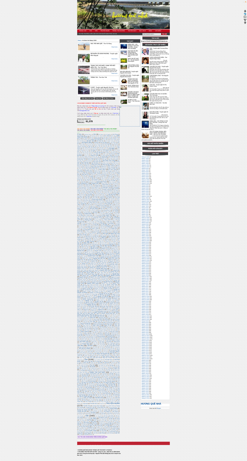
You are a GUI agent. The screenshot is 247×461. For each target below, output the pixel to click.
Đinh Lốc (118, 166)
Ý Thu (80, 434)
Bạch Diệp (106, 135)
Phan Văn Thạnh (104, 331)
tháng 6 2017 (145, 286)
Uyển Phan (110, 413)
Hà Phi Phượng (98, 175)
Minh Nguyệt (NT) (87, 237)
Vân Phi (89, 420)
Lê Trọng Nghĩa (110, 223)
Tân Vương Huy (116, 347)
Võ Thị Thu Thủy (116, 425)
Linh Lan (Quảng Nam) (106, 225)
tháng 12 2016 (145, 296)
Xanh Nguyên (88, 433)
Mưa (108, 238)
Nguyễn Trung (111, 300)
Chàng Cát (104, 146)
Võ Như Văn (99, 425)
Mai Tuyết (105, 233)
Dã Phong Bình (114, 152)
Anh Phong (115, 134)
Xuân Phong (102, 433)
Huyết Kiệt (87, 198)
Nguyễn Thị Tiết (81, 296)
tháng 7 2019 (145, 245)
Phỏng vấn (86, 334)
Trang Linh (101, 370)
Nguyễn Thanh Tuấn (82, 285)
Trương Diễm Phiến (109, 405)
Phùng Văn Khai (85, 336)
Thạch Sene (90, 351)
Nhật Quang (114, 310)
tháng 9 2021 (145, 203)
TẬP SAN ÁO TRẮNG (84, 348)
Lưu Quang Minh (86, 229)
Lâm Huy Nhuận (87, 212)
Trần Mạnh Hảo (101, 381)
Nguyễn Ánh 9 (115, 248)
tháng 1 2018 (145, 275)
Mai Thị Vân (92, 233)
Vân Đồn (111, 418)
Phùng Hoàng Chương (98, 335)
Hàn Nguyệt (87, 179)
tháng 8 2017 (145, 283)
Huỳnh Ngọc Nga (86, 199)
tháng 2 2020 (145, 234)
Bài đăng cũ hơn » (108, 98)
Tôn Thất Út (93, 369)
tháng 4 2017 (145, 290)
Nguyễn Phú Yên (81, 278)
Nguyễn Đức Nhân (86, 258)
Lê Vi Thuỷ (111, 224)
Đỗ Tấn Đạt (81, 172)
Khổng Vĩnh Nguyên (113, 205)
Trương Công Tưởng (98, 405)
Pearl (87, 317)
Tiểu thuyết (92, 366)
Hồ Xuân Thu (89, 195)
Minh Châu (81, 236)
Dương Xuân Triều (81, 159)
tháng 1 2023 (145, 194)
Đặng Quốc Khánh (96, 164)
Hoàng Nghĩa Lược (96, 187)
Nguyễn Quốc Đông (92, 280)
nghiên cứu (115, 241)
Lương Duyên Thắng (93, 228)
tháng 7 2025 (145, 158)
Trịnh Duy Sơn (109, 397)
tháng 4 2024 (145, 173)
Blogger (159, 408)
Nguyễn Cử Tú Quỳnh (90, 252)
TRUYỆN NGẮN (113, 403)
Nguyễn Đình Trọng (81, 255)
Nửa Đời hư (115, 314)
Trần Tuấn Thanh (107, 393)
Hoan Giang (112, 182)
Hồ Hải (115, 192)
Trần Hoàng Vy (105, 377)
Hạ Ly (115, 174)
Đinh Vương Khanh (90, 168)
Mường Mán (113, 238)
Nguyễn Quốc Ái (114, 279)
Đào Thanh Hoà (97, 161)
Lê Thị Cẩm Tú (87, 220)
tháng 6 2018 (145, 267)
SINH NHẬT (101, 341)
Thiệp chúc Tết (106, 357)
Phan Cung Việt (109, 326)
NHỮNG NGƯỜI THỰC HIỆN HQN (86, 314)
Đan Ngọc (104, 159)
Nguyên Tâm (109, 280)
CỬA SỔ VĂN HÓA (98, 152)
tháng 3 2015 (145, 331)
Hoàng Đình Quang (113, 183)
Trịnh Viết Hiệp (115, 399)
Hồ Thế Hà (81, 194)
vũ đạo (84, 427)
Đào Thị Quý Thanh (107, 161)
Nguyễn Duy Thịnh (99, 253)
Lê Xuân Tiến (82, 225)
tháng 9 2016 (145, 301)
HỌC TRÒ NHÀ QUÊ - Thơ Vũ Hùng (101, 43)
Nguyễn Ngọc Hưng (92, 274)
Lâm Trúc (94, 212)
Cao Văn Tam (108, 144)
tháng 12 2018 (145, 257)
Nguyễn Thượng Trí (100, 299)
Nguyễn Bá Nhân (81, 249)
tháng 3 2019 (145, 252)
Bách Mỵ (113, 135)
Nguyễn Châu (90, 250)
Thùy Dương (91, 363)
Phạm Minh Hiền (108, 320)
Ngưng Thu (101, 309)
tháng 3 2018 (145, 271)
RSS (244, 2)
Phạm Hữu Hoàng (103, 318)
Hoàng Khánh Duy (106, 184)
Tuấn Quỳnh (115, 411)
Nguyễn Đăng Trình (102, 254)
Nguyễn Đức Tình (92, 259)
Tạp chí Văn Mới (100, 345)
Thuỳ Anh (106, 362)
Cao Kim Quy (97, 143)
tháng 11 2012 (145, 376)
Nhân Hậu (87, 310)
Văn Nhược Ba (112, 417)
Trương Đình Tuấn (90, 407)
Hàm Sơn (79, 178)
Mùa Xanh (102, 238)
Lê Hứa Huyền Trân (106, 215)
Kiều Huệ (100, 207)
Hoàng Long (105, 186)
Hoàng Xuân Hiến (114, 190)
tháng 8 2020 (145, 224)
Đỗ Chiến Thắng (112, 169)
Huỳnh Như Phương (110, 199)
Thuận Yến (93, 362)
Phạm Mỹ (85, 321)
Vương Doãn (96, 431)
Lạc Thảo (101, 209)
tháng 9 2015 (145, 321)
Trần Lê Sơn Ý (101, 380)
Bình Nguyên (106, 138)
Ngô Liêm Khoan (103, 244)
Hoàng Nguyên (116, 187)
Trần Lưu (84, 381)
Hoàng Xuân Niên (81, 192)
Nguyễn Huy (85, 263)
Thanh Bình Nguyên (114, 351)
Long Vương (96, 227)
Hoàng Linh (97, 186)
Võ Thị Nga (106, 425)
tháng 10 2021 (145, 201)
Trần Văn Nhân (91, 395)
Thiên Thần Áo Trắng (107, 356)
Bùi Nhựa (96, 142)
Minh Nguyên (103, 236)
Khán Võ (81, 205)
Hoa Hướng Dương (96, 180)
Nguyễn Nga (80, 272)
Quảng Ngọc (83, 337)
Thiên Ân (86, 356)
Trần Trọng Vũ (89, 393)
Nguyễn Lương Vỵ (81, 268)
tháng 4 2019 (145, 250)
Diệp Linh (98, 153)
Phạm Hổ (95, 318)
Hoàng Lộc (112, 186)
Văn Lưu (87, 417)
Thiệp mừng (115, 357)
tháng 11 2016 (145, 298)
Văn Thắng (93, 418)
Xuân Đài (95, 433)
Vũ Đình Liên (99, 427)
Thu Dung (97, 361)
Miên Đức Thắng (109, 234)
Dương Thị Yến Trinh (113, 157)
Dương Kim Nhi (114, 156)
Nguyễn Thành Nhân (112, 284)
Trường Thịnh (107, 410)
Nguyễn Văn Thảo (92, 305)
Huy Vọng (117, 197)
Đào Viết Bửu (95, 163)
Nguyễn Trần (80, 300)
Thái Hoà (105, 351)
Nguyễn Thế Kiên (105, 285)
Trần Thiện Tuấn (93, 391)
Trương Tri (115, 410)
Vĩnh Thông (86, 423)
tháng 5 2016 (145, 308)
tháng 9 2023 (145, 185)
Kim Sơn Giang (94, 208)
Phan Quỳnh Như (105, 328)
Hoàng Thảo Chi (95, 188)
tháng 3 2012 (145, 390)
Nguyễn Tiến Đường (113, 299)
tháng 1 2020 (145, 235)
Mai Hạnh (103, 232)
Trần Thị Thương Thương (98, 390)
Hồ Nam (84, 193)
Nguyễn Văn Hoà (114, 303)
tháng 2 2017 (145, 293)
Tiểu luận (111, 365)
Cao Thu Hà (90, 144)
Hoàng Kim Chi (80, 186)
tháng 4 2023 (145, 189)
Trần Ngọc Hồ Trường (86, 382)
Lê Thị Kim (105, 220)
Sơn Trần (101, 342)
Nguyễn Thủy (96, 297)
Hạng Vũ (109, 179)
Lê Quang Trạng (87, 219)
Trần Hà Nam (96, 377)
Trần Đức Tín (89, 377)
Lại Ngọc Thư (108, 209)
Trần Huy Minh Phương (91, 378)
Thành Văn (79, 355)
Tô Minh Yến (116, 368)
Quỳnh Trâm (115, 338)
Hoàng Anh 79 (85, 183)
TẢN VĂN (80, 345)
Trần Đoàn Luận (107, 376)
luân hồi (102, 227)
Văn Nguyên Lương (102, 417)
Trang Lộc (108, 370)
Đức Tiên (85, 173)
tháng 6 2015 (145, 326)
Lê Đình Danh (87, 213)
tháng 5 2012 (145, 386)
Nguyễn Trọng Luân (101, 300)
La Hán (87, 209)
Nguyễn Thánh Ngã (100, 284)
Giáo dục (93, 174)
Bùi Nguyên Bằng (86, 142)
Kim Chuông (107, 207)
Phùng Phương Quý (110, 335)
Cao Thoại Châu (81, 144)
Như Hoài (111, 312)
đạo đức (110, 159)
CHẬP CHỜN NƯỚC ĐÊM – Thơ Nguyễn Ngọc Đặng (158, 58)
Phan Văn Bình (95, 331)
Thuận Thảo (86, 362)
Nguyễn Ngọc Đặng (113, 272)
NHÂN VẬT (93, 310)
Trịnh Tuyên (98, 399)
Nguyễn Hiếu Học (104, 261)
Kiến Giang (93, 207)
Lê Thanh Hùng (106, 219)
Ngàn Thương (90, 241)
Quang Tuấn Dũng (111, 337)
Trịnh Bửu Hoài (99, 397)
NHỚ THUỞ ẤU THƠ (100, 312)
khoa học (93, 205)
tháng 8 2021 (145, 204)
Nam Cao (101, 240)
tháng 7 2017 (145, 285)
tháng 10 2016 (145, 299)
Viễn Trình (93, 421)
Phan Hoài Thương (85, 327)
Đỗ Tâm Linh (117, 170)
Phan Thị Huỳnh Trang (100, 330)
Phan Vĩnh (79, 332)
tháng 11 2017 (145, 278)
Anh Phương (80, 135)
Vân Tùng (96, 420)
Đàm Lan (98, 159)
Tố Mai (109, 368)
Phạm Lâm (79, 320)
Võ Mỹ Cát (83, 425)
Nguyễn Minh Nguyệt (93, 270)
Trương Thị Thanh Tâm (83, 410)
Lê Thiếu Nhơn (108, 221)
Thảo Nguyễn (102, 355)
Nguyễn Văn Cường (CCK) (90, 303)
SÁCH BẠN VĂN (84, 341)
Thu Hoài (116, 361)
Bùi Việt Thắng (112, 142)
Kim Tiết (103, 208)
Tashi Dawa (81, 347)
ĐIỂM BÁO (104, 166)
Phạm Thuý (109, 323)
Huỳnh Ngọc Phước (97, 199)
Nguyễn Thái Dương (97, 282)
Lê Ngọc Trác (87, 217)
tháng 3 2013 (145, 370)
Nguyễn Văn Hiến (103, 303)
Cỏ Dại (92, 151)
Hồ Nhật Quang (100, 193)
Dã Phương (80, 153)
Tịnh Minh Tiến (85, 368)
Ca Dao (82, 143)
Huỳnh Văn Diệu (109, 200)
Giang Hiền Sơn (85, 174)
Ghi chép (113, 173)
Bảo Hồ (91, 137)
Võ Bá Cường (103, 422)
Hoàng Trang (91, 189)
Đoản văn (95, 169)
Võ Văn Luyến (103, 426)
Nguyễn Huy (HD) (94, 263)
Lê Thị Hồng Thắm (97, 220)
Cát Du (116, 144)
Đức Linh (79, 173)
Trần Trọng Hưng (114, 392)
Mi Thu (102, 234)
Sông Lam (81, 342)
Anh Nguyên (108, 134)
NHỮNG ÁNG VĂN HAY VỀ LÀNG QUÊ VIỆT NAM (98, 313)
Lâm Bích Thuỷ (106, 211)
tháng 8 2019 (145, 244)
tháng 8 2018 (145, 263)
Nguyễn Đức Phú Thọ (99, 258)
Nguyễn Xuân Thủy (109, 308)
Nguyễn (87, 248)
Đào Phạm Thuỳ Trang (109, 160)
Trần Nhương (92, 383)
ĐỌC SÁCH (102, 169)
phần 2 (91, 332)
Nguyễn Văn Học (91, 304)
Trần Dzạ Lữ (85, 376)
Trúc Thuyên (88, 401)
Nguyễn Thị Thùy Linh (112, 295)
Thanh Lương (104, 352)
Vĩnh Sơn (79, 422)
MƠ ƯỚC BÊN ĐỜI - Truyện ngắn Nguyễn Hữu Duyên (129, 72)
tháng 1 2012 (145, 393)
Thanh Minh (112, 352)
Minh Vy (104, 237)
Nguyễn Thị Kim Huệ (107, 289)
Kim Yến (109, 208)
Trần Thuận (112, 391)
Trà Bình (83, 370)
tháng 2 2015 (145, 332)
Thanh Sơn (84, 353)
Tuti (83, 412)
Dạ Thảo (87, 153)
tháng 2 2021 (145, 214)
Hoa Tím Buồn (112, 180)
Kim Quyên (85, 208)
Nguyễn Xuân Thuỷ (98, 308)
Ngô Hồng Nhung (94, 244)
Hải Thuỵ (110, 176)
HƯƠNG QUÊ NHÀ (151, 403)
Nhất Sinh (79, 312)
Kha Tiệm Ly (110, 204)
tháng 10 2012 (145, 378)
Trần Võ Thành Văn (84, 396)
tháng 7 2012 (145, 383)
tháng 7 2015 (145, 324)
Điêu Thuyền (111, 166)
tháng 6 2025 (145, 160)
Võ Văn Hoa (95, 426)
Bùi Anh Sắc (104, 139)
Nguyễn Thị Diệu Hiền (87, 288)
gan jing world (105, 173)
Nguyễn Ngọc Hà (81, 274)
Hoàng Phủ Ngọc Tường (84, 188)
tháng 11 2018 (145, 258)
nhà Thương (80, 310)
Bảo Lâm (97, 137)
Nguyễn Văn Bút (110, 301)
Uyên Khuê (96, 413)
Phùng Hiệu (88, 335)
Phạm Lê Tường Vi (88, 320)
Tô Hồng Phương (94, 368)
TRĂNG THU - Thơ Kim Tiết (99, 77)
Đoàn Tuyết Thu (87, 169)
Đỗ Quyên (109, 170)
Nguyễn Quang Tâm (83, 279)
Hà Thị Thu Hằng (113, 175)
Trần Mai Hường (91, 381)
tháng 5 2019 (145, 249)
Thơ (86, 359)
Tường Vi (81, 413)
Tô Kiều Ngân (103, 368)
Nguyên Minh (91, 268)
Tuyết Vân (109, 412)
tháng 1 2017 (145, 294)
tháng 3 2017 (145, 291)
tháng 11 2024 (145, 165)
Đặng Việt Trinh (85, 166)
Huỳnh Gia (102, 198)
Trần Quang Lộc (90, 385)
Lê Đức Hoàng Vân (98, 213)
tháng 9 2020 (145, 222)
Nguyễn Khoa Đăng (101, 266)
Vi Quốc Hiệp (112, 420)
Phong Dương (115, 332)
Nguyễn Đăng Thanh (90, 254)
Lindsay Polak (90, 225)
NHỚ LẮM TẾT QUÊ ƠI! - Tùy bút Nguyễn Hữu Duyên (133, 60)
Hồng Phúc (79, 197)
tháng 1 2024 (145, 178)
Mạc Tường (87, 232)
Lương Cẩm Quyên (81, 228)
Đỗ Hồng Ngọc (88, 170)
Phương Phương (101, 336)
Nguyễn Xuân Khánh (87, 308)
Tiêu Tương (101, 366)
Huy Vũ (81, 198)
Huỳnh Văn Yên (83, 202)
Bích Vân (91, 138)
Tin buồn (108, 366)
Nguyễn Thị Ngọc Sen (100, 291)
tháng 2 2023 (145, 193)
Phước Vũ (93, 336)
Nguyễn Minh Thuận (87, 271)
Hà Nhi (83, 175)
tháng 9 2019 (145, 242)
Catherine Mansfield (81, 146)
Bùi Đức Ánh (90, 141)
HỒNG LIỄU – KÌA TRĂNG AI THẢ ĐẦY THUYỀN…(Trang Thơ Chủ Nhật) (159, 122)
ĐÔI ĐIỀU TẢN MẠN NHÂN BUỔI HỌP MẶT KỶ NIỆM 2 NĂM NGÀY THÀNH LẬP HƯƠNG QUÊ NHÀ (133, 94)
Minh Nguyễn (112, 236)
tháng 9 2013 (145, 360)
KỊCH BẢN (79, 207)
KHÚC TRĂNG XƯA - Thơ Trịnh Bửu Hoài (133, 86)
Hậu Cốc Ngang (116, 179)
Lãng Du (99, 211)
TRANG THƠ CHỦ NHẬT (97, 372)
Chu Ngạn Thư (94, 150)
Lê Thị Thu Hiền (90, 221)
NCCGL (83, 241)
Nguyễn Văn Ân (99, 301)
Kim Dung (114, 207)
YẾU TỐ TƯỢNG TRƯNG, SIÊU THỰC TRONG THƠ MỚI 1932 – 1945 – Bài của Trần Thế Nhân (158, 133)
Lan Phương (86, 211)
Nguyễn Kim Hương (94, 267)
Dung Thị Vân (94, 155)
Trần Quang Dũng (110, 383)
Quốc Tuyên (84, 338)
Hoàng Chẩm (95, 183)
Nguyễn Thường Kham (88, 299)
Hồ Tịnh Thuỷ (112, 194)
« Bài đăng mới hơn (87, 98)
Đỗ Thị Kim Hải (89, 172)
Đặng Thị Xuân (88, 165)
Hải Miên (91, 176)
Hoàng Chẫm (104, 183)
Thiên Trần (82, 357)
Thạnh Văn (86, 355)
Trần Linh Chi (110, 380)
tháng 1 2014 (145, 353)
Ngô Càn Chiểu (103, 242)
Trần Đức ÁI (115, 376)
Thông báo (79, 359)
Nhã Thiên (115, 309)
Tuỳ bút (87, 412)
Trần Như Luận (82, 383)
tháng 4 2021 (145, 211)
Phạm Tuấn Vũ (97, 325)
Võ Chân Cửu (111, 422)
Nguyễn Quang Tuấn (95, 279)
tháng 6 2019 (145, 247)
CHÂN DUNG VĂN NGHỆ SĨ (90, 147)
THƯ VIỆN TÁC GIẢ (102, 365)
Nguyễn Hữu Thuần (113, 264)
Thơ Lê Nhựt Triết (98, 359)
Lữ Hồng (108, 227)
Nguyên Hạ (111, 259)
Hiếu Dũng (87, 180)
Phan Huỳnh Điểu (103, 327)
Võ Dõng (101, 424)
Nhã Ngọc (109, 309)
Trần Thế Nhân (88, 387)
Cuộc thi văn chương (87, 152)
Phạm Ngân (92, 321)
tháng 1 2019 (145, 255)
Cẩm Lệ (90, 146)
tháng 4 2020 (145, 230)
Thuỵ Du (113, 362)
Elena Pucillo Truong (95, 173)
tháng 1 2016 (145, 314)
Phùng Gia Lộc (114, 334)
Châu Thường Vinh (86, 148)
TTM (100, 411)
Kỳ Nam (115, 208)
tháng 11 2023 (145, 181)
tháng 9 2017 (145, 281)
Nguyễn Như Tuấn (95, 276)
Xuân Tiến (117, 433)
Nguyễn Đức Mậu (95, 257)
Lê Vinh (118, 224)
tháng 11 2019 (145, 239)
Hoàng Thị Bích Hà (105, 188)
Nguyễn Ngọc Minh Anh (104, 274)
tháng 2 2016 (145, 312)
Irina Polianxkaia (98, 203)
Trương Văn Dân (81, 411)
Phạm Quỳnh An (88, 322)
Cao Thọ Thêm (115, 143)
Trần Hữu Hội (109, 378)
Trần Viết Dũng (116, 395)
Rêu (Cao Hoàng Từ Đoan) (113, 340)
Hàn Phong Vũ (95, 179)
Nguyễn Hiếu (94, 261)
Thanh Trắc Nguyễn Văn (103, 353)
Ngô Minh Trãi (112, 244)
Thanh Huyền (96, 352)
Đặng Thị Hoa (80, 165)
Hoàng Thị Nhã (114, 188)
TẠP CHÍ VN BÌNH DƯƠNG (113, 345)
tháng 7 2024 (145, 170)
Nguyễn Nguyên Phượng (113, 275)
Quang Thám (102, 337)
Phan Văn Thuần (114, 331)
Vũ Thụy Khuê (103, 430)
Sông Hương (117, 341)
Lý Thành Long (88, 230)
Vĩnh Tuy (94, 423)
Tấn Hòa (101, 347)
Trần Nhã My (117, 382)
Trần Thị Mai (102, 388)
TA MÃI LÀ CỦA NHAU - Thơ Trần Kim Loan (134, 101)
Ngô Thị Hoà (88, 245)
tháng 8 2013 (145, 362)
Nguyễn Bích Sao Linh (92, 249)
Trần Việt (108, 395)
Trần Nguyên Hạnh (107, 382)
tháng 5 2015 (145, 327)
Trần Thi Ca (107, 387)
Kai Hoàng (95, 204)
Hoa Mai (105, 180)
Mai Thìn (99, 233)
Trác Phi (95, 370)
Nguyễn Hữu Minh (81, 264)
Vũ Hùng (108, 429)
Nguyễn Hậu (86, 261)
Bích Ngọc (85, 138)
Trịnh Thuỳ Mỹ (91, 399)
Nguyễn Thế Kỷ (114, 285)
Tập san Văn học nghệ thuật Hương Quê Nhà (104, 348)
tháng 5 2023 (145, 188)
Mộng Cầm (88, 238)
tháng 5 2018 (145, 268)
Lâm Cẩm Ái (115, 211)
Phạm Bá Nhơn (111, 317)
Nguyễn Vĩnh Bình (95, 306)
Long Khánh (88, 227)
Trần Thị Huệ (82, 388)
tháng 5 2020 (145, 229)
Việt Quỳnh (101, 421)
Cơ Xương (113, 151)
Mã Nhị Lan (109, 230)
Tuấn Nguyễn (106, 411)
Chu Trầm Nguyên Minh (106, 150)
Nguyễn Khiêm (91, 266)
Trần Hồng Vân (114, 377)
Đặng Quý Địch (106, 164)
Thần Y (114, 355)
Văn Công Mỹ (98, 416)
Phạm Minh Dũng (98, 320)
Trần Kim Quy (93, 380)
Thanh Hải (89, 352)
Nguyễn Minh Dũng (101, 268)
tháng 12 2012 (145, 375)
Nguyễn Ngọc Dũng (101, 272)
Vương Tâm (80, 433)
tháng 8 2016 (145, 303)
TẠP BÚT (90, 345)
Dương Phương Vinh (91, 157)
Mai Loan (115, 232)
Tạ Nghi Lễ (94, 344)
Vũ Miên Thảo (115, 429)
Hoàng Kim (115, 184)
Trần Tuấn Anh (97, 393)
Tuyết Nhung (102, 412)
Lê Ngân (115, 216)
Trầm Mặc (111, 373)
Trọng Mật (85, 400)
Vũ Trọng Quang (112, 430)
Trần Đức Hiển (80, 377)
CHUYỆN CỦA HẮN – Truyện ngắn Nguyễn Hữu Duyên (159, 67)
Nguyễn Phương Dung (102, 278)
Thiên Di (92, 356)
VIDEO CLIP (86, 421)
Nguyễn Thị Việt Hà (102, 296)
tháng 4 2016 (145, 309)
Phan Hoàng (95, 327)
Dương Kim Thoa (81, 157)
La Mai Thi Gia (94, 209)
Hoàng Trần (98, 189)
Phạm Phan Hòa (111, 321)
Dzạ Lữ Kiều (91, 159)
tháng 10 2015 (145, 319)
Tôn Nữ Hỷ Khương (84, 369)
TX (85, 413)
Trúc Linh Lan (112, 400)
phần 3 (96, 332)
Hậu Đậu (81, 180)
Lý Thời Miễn (96, 230)
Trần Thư (96, 392)
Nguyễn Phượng (91, 278)
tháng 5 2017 (145, 288)
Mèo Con (97, 234)
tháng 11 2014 (145, 337)
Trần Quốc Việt (87, 386)
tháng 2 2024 (145, 176)
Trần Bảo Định (85, 375)
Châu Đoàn (101, 147)
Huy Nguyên (109, 197)
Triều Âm (100, 396)
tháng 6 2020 (145, 227)
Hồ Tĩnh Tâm (104, 194)
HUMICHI (101, 197)
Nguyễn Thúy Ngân (106, 297)
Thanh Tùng (115, 353)
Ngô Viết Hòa (80, 248)
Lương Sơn (114, 228)
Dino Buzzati (112, 153)
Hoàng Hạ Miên (89, 184)
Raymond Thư (101, 340)
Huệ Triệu (95, 197)
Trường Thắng (113, 408)
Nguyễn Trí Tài (89, 300)
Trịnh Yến (79, 400)
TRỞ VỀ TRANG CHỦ (84, 441)
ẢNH (94, 134)
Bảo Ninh (103, 137)
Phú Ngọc (93, 334)
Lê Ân (116, 212)
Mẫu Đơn (91, 234)
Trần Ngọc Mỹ (97, 382)
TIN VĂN (114, 366)
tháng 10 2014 (145, 339)
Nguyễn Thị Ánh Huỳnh (82, 287)
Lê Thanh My (116, 219)
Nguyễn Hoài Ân (81, 262)
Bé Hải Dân (110, 137)
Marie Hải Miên (83, 234)
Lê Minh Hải (100, 216)
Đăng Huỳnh (87, 164)
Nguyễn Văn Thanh (113, 304)
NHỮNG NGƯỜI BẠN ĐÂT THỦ (109, 313)
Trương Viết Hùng (93, 411)
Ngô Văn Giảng (103, 246)
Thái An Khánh (98, 351)
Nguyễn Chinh (98, 250)
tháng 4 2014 (145, 349)
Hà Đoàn (110, 174)
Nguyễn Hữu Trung (81, 266)
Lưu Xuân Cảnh (113, 229)
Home (79, 40)
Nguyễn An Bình (94, 248)
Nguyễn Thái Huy (108, 282)
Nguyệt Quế (93, 309)
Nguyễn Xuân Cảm (106, 306)
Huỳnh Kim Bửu (111, 198)
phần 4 (101, 332)
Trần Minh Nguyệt (111, 381)
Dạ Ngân (107, 152)
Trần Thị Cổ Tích (116, 387)
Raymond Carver (92, 340)
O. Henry (114, 316)
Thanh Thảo (92, 353)
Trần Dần (111, 375)
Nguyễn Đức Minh (105, 257)
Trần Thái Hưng (102, 386)
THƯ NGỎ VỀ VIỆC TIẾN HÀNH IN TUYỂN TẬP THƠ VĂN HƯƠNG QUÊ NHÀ (133, 53)
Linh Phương (117, 225)
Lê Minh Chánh (84, 216)
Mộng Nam (95, 238)
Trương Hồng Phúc (101, 407)
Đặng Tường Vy (111, 165)
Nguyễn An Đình (106, 248)
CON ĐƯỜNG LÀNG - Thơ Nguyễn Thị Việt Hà (134, 66)
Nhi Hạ (91, 312)
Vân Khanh (82, 420)
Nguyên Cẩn (80, 250)
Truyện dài (85, 403)
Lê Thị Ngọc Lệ (113, 220)
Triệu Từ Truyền (88, 397)
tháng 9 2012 (145, 380)
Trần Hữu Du (101, 378)
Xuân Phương (110, 433)
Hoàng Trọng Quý (107, 189)
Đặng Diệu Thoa (114, 163)
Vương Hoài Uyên (113, 431)
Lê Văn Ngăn (104, 224)
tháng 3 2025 (145, 162)
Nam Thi (107, 240)
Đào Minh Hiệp (97, 160)
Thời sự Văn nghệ (88, 361)
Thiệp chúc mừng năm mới (93, 357)
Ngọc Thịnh (95, 242)
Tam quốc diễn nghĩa (113, 344)
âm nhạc (87, 135)
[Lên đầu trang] (245, 12)
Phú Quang (100, 334)
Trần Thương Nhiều (104, 392)
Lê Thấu (81, 220)
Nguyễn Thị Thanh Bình (95, 292)
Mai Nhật (79, 233)
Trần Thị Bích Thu (99, 387)
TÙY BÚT (93, 412)
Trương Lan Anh (82, 408)
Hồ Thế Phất (89, 194)
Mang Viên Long (115, 233)
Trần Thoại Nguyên (103, 391)
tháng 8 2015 (145, 322)
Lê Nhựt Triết (108, 217)
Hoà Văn (83, 182)
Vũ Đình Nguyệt (116, 427)
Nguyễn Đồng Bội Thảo (106, 255)
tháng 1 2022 (145, 198)
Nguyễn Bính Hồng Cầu (112, 249)
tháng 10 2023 (145, 183)
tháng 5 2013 (145, 367)
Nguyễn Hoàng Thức (91, 262)
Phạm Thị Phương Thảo (99, 323)
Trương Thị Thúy (97, 410)
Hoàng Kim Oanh (89, 186)
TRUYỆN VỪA (86, 405)
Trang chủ (98, 98)
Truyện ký (102, 403)
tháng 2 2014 (145, 352)
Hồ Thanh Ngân (116, 193)
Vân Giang (117, 418)
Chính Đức (100, 148)
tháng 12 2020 (145, 217)
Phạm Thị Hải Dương (108, 322)
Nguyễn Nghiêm (90, 272)
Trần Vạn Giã (117, 393)
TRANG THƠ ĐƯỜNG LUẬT (92, 373)
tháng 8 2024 (145, 168)
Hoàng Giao (80, 184)
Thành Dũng (82, 352)
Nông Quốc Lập (100, 314)
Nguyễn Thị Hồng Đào (86, 289)
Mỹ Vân (90, 240)
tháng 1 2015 (145, 334)
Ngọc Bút (79, 242)
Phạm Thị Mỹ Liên (86, 324)
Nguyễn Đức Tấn (81, 259)
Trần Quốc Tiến (111, 385)
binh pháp (81, 139)
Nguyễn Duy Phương (88, 253)
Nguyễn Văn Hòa (81, 304)
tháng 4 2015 (145, 329)
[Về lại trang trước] (245, 15)
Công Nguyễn (105, 151)
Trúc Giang (98, 400)
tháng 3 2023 (145, 191)
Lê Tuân (83, 224)
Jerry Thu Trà (88, 204)
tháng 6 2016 (145, 306)
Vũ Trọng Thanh (88, 431)
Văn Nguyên (93, 417)
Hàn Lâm (110, 178)
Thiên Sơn (98, 356)
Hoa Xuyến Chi (91, 182)
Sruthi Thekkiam (110, 342)
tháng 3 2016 (145, 311)
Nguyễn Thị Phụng (82, 292)
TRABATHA (89, 370)
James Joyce (115, 203)
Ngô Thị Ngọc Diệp (97, 245)
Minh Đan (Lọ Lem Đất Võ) (91, 236)
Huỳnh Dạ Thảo (94, 198)
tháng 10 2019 (145, 240)
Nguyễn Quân (105, 279)
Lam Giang (115, 209)
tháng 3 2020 (145, 232)
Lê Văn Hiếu (96, 224)
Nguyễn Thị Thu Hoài (86, 295)
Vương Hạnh (104, 431)
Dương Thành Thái (102, 157)
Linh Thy (81, 227)
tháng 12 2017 (145, 276)
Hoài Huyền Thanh (102, 182)
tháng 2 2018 (145, 273)
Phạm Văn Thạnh (87, 326)
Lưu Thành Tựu (96, 229)
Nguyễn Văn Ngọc (103, 304)
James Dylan (107, 203)
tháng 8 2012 (145, 381)
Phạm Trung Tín (86, 325)
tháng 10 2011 (145, 398)
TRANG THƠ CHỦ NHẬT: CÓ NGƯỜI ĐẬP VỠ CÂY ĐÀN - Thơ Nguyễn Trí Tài (133, 81)
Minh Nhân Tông (96, 237)
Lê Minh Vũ (108, 216)
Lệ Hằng (81, 215)
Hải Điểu (85, 176)
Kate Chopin (102, 204)
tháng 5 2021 (145, 209)
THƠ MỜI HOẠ (108, 359)
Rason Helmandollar (81, 340)
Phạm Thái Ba (97, 322)
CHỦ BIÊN (111, 148)
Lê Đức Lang (108, 213)
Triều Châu (106, 396)
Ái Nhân (79, 134)
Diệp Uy (105, 153)
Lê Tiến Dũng (94, 223)
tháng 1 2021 (145, 216)
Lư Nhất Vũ (115, 227)
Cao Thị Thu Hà (106, 143)
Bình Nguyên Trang (115, 138)
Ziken (91, 434)
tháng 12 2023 (145, 180)
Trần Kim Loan (84, 380)
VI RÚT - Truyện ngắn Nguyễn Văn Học (102, 87)
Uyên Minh (103, 413)
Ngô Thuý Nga (108, 245)
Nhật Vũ (86, 312)
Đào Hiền (116, 159)
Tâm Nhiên (95, 347)
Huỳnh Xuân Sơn (93, 202)
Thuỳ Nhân (104, 363)
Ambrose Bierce (87, 134)
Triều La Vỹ (113, 396)
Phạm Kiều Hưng (114, 318)
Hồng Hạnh (108, 195)
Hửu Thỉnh (90, 203)
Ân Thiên (100, 135)
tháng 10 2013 (145, 358)
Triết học (94, 396)
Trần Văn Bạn (82, 395)
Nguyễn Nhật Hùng (84, 276)
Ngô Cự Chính (112, 242)
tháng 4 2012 (145, 388)
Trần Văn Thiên (101, 395)
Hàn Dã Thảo (86, 178)
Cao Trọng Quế (99, 144)
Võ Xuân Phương (112, 426)
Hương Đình (109, 202)
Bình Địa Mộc (98, 138)
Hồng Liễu (115, 195)
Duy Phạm (109, 155)
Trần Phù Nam (100, 383)
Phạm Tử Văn (108, 325)
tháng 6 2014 (145, 345)
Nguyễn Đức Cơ (85, 257)
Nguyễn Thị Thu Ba (104, 294)
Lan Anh (79, 211)
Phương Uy (110, 336)
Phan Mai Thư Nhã (86, 328)
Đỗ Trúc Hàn (97, 172)
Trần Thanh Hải (112, 386)
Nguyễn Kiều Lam (114, 266)
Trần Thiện (84, 391)
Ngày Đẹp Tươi (100, 241)
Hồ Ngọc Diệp (91, 193)
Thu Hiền (110, 361)
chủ (106, 148)
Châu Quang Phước (110, 147)
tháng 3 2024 (145, 175)
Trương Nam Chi (92, 408)
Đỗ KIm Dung (97, 170)
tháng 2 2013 (145, 372)
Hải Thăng (104, 176)
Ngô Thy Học (85, 246)
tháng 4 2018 (145, 270)
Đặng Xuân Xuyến (95, 166)
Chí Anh (95, 148)
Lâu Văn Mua (110, 212)
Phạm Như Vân (101, 321)
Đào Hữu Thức (80, 160)
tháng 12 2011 (145, 394)
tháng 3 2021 (145, 212)
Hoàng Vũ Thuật (104, 190)
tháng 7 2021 (145, 206)
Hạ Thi (105, 175)
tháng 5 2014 (145, 347)
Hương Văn (83, 203)
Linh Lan (97, 225)
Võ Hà (115, 424)
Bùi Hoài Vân (100, 141)
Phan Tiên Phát (111, 330)
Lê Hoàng (97, 215)
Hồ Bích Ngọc (90, 192)
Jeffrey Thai (80, 204)
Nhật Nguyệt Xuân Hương (104, 310)
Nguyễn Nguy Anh (98, 275)
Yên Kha (86, 434)
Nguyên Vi (112, 305)
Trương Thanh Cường (103, 408)
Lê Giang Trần (116, 213)
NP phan (108, 314)
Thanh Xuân (94, 355)
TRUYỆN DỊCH (93, 403)
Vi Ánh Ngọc (104, 420)
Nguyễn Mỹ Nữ (114, 271)
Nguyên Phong (114, 276)
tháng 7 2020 (145, 226)
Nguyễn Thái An (86, 282)
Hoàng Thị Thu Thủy (81, 189)
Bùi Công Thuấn (112, 139)
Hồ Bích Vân (99, 192)
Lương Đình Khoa (104, 228)
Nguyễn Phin (105, 276)
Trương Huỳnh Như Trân (114, 407)
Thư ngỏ (118, 363)
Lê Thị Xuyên (99, 221)
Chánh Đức (112, 146)
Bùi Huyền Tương (109, 141)
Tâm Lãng (88, 347)
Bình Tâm (87, 139)
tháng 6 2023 (145, 186)
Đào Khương (89, 160)
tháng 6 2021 (145, 208)
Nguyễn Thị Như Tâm (112, 291)
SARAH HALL (94, 341)
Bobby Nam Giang (95, 139)
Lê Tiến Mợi (101, 223)
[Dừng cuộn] (245, 18)
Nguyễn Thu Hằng (87, 297)
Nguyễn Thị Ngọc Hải (88, 291)
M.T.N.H (103, 230)
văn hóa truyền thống (108, 416)
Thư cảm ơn (111, 363)
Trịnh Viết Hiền (106, 399)
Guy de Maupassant (101, 174)
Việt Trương (115, 421)
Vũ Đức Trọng (90, 429)
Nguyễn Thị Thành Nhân (108, 292)
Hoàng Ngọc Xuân (106, 187)
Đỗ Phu (104, 170)
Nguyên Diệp (100, 252)
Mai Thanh (85, 233)
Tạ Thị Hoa (102, 344)
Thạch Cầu (112, 349)
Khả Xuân (117, 204)
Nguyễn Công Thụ (107, 250)
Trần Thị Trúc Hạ (110, 390)
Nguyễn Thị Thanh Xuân (91, 293)
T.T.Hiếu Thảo (85, 344)
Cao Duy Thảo (89, 143)
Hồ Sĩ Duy (108, 193)
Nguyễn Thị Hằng (108, 288)
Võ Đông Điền (108, 424)
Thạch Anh (105, 349)
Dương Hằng (105, 156)
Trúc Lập (105, 400)
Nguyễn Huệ (111, 262)
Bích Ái (116, 137)
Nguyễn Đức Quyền (113, 258)
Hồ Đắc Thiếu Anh (107, 192)
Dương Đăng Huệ (85, 156)
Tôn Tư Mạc (101, 369)
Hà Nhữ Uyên (90, 175)
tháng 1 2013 (145, 373)
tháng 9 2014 (145, 340)
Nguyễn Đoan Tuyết (93, 255)
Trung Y (112, 401)
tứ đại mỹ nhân (116, 412)
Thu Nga (79, 362)
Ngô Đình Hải (84, 244)
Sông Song (88, 342)
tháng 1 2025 (145, 163)
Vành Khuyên (80, 416)
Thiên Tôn (117, 356)
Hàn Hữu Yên (103, 178)
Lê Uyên (89, 224)
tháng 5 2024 (145, 171)
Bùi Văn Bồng (104, 142)
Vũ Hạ (96, 429)
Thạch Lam (82, 351)
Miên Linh (117, 234)
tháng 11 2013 (145, 357)
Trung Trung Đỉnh (105, 401)
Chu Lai (87, 150)
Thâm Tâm (109, 355)
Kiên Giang (86, 207)
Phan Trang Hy (85, 331)
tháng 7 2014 (145, 344)
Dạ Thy (92, 153)
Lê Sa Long (97, 219)
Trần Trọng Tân (80, 393)
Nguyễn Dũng (108, 252)
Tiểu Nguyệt (84, 366)
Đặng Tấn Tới (115, 164)
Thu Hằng (104, 361)
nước (108, 316)
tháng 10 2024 (145, 166)
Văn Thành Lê (85, 418)
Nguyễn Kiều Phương (82, 267)
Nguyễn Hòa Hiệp (114, 261)
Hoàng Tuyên (95, 190)
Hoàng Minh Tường (85, 187)
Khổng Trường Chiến (102, 205)
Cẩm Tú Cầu (97, 146)
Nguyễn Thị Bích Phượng (95, 287)
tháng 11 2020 (145, 219)
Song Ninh (108, 341)
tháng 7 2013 (145, 363)
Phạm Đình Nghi (88, 318)
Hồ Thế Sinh (96, 194)
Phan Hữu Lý (112, 327)
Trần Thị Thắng (87, 390)
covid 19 (98, 151)
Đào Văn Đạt (85, 163)
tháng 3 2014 (145, 350)
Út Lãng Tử (90, 413)
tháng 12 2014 (145, 335)
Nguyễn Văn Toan (103, 305)
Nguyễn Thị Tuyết (91, 296)
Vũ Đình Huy (91, 427)
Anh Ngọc (101, 134)
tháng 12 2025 (145, 157)
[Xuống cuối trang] (245, 23)
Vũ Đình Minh (107, 427)
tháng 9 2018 (145, 262)
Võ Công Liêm (84, 424)
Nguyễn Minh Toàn (98, 271)
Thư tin (92, 365)
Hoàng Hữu (97, 184)
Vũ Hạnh (102, 429)
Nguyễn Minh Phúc (105, 270)
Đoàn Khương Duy (101, 168)
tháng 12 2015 (145, 316)
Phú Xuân (107, 334)
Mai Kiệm (109, 232)
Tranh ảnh (104, 373)
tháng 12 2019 (145, 237)
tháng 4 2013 (145, 368)
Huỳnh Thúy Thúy (100, 200)
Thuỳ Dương (83, 363)
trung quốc (96, 401)
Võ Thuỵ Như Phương (84, 426)
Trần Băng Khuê (94, 375)
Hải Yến (116, 176)
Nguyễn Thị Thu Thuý (99, 295)
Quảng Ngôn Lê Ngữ (92, 337)
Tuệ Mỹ (78, 412)
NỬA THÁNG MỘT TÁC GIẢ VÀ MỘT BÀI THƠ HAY (91, 316)
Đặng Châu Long (104, 163)
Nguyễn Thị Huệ (97, 289)
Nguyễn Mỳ (106, 271)
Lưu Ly (78, 229)
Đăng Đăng (79, 164)
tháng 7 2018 (145, 265)
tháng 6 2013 (145, 365)
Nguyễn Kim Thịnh (106, 267)
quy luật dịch (92, 338)
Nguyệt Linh (86, 309)
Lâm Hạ (79, 212)
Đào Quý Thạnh (87, 161)
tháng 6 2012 (145, 385)
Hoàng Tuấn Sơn (86, 190)
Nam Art (95, 240)
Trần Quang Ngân (100, 385)
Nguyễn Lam (115, 267)
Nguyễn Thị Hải (98, 288)
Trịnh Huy (83, 399)
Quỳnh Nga (107, 338)
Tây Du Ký (87, 349)
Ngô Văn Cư (93, 246)
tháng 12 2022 (145, 196)
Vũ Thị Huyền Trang (90, 430)
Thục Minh (100, 362)
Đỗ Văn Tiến (105, 172)
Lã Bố (82, 209)
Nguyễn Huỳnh (114, 263)
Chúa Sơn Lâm (85, 151)
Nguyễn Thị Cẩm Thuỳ (108, 287)
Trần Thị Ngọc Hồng (111, 388)
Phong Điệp (79, 334)
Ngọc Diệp (87, 242)
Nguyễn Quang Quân (114, 278)
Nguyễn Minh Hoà (114, 268)
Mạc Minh (116, 230)
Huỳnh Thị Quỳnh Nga (89, 200)
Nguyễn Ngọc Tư (86, 275)
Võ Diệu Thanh (93, 424)
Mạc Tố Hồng (80, 232)
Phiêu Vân (107, 332)
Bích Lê (79, 138)
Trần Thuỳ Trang (88, 392)
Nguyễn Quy (101, 280)
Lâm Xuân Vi (103, 212)
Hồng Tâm (87, 197)
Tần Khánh (107, 347)
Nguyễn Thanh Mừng (88, 284)
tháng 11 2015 (145, 317)
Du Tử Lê (87, 155)
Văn (87, 416)
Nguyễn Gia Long (102, 259)
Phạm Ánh (92, 317)
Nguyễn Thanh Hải (106, 283)
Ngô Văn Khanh (113, 246)
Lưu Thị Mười (105, 229)
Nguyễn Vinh (86, 306)
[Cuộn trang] (245, 21)
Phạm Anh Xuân (102, 317)
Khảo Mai (87, 205)
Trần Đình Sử (99, 376)
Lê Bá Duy (79, 213)
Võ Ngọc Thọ (91, 425)
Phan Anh (101, 326)
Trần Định (92, 376)
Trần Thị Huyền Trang (91, 388)
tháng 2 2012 (145, 391)
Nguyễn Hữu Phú (92, 264)
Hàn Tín (103, 179)
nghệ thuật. (108, 241)
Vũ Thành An (80, 430)
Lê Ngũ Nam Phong (97, 217)
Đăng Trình (103, 165)
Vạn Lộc (116, 413)
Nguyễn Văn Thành (81, 305)
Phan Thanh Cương (88, 330)
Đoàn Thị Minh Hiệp (113, 168)
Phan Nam (95, 328)
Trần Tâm (94, 386)
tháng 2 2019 (145, 253)
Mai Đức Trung (95, 232)
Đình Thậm (81, 168)
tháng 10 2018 (145, 260)
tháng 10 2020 (145, 221)
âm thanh (93, 135)
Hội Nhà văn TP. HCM (99, 195)
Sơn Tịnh (95, 342)
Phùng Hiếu (80, 335)
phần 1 (85, 332)
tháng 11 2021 (145, 199)
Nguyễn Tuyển (89, 301)
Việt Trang (108, 421)
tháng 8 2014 (145, 342)
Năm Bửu (114, 240)
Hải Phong (97, 176)
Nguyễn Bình (102, 249)
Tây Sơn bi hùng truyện (96, 349)
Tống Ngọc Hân (109, 369)
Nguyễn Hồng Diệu (102, 262)
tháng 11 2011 (145, 396)
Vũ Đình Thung (82, 429)
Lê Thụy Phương (85, 223)
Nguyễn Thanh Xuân (94, 285)
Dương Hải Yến (95, 156)
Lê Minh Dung (93, 216)
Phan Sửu (113, 328)
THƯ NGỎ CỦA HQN (83, 365)
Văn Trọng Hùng (103, 418)
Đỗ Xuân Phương (114, 172)
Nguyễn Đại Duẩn (110, 253)
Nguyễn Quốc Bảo (81, 280)
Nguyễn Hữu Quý (102, 264)
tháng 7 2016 (145, 304)
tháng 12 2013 (145, 355)
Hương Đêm (102, 202)
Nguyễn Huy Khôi (105, 263)
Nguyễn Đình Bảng (113, 254)
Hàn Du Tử (94, 178)
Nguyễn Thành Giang (93, 283)
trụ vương (92, 400)
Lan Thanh (92, 211)
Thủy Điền (97, 363)
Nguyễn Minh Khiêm (81, 270)
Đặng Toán (96, 165)
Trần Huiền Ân (80, 378)
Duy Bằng (103, 155)
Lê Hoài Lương (88, 215)
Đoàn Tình (79, 169)
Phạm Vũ (95, 326)
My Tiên (84, 240)
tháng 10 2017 (145, 280)
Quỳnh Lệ (99, 338)
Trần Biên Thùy (103, 375)
